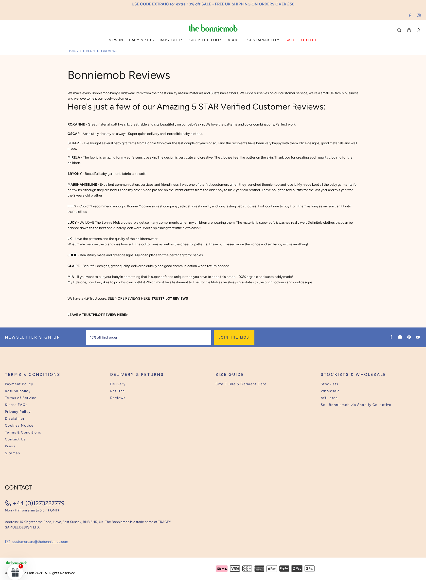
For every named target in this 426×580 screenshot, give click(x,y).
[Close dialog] (304, 252)
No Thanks (245, 305)
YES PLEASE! (245, 293)
